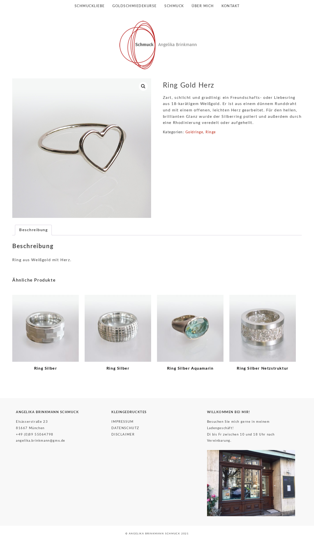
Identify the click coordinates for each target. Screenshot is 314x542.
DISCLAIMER (122, 434)
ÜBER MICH (203, 6)
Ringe (211, 132)
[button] (143, 86)
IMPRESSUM (122, 421)
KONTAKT (231, 6)
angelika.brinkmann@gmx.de (40, 440)
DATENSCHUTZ (125, 428)
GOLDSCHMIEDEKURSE (134, 6)
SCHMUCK (174, 6)
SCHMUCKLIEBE (90, 6)
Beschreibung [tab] (33, 230)
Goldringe (194, 132)
